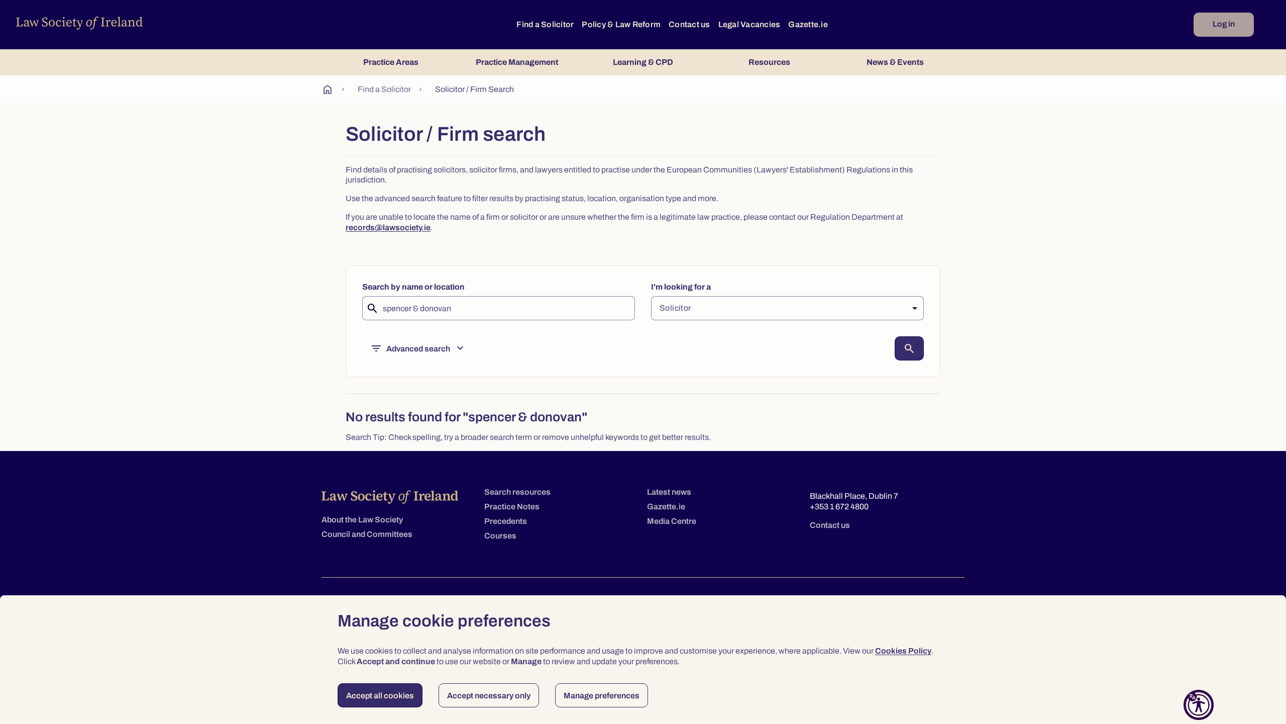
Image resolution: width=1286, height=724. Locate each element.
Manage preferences (601, 695)
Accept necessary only (488, 695)
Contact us (689, 24)
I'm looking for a (681, 287)
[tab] (391, 62)
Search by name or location (413, 287)
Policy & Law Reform (621, 24)
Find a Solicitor (545, 24)
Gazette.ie (808, 24)
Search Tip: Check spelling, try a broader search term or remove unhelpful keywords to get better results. (528, 437)
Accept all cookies (380, 695)
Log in (1224, 24)
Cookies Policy (903, 651)
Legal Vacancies (749, 24)
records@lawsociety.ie (388, 227)
